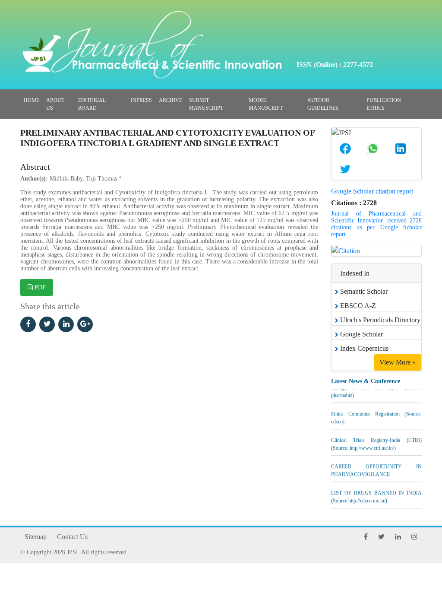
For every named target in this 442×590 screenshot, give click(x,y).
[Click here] (28, 324)
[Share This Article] (345, 148)
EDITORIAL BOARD (92, 104)
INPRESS (141, 100)
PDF (39, 287)
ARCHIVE (170, 100)
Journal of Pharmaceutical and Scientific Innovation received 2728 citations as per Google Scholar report (376, 224)
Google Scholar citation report (372, 191)
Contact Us (72, 536)
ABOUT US (55, 104)
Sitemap (36, 536)
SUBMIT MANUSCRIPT (206, 104)
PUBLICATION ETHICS (383, 104)
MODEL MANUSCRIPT (266, 104)
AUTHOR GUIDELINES (322, 104)
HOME (31, 100)
